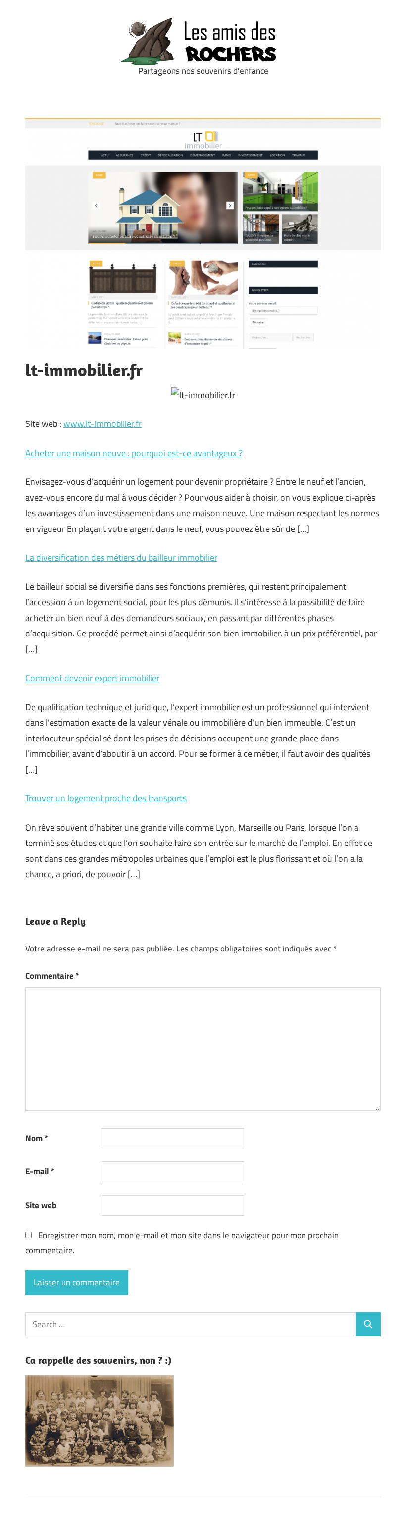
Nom (36, 1138)
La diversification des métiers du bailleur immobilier (121, 557)
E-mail (39, 1171)
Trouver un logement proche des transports (106, 798)
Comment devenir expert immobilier (92, 678)
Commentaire (52, 975)
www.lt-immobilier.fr (102, 423)
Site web (40, 1205)
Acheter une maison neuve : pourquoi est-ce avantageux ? (134, 453)
